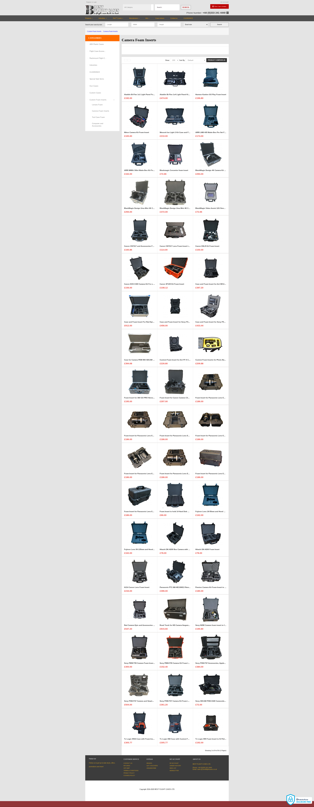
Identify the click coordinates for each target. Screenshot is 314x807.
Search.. (185, 7)
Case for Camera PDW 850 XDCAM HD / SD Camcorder (146, 360)
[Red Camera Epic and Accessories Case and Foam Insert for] (139, 609)
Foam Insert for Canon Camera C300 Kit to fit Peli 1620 (182, 398)
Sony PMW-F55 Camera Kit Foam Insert (176, 663)
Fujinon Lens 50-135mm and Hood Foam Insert (143, 549)
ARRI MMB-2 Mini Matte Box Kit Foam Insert (142, 170)
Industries (93, 65)
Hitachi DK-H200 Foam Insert (207, 549)
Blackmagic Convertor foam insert (174, 170)
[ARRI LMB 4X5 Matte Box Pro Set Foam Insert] (210, 116)
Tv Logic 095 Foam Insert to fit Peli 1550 (212, 739)
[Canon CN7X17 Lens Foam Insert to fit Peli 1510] (175, 230)
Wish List (173, 768)
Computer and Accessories (97, 124)
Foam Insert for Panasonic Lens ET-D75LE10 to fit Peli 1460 (220, 398)
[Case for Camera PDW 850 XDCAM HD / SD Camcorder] (139, 344)
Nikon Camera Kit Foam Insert (136, 132)
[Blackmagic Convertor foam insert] (175, 154)
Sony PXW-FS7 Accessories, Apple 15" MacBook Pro (217, 663)
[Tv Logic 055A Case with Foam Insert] (139, 723)
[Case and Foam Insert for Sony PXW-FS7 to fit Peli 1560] (210, 306)
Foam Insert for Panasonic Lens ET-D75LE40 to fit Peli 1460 (220, 436)
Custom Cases (95, 93)
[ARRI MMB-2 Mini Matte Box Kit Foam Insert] (139, 154)
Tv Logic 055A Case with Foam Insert (139, 739)
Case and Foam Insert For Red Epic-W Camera (143, 322)
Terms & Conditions (131, 770)
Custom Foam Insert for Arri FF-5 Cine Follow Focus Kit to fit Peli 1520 (189, 360)
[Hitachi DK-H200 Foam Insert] (210, 533)
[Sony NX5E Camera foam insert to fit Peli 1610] (210, 609)
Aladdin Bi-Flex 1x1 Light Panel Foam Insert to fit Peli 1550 (148, 94)
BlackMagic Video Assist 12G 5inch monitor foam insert (218, 208)
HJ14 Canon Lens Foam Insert (136, 587)
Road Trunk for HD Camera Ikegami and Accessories (181, 625)
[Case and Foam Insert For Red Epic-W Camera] (139, 306)
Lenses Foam (97, 105)
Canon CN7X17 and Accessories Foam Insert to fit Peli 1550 (149, 246)
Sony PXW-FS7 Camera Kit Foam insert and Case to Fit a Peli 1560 (187, 701)
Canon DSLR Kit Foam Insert (207, 246)
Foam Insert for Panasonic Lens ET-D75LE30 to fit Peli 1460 (184, 436)
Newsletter (174, 770)
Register (88, 2)
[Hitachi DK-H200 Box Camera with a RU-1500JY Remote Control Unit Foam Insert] (175, 533)
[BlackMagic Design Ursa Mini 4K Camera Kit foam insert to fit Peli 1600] (139, 192)
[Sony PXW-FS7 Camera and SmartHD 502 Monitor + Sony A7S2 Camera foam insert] (139, 685)
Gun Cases (94, 86)
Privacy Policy (129, 773)
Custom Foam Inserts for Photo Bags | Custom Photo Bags (220, 360)
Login (95, 2)
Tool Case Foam (98, 117)
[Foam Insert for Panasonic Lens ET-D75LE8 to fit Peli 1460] (210, 457)
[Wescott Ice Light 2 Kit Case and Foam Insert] (175, 116)
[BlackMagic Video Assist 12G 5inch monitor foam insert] (210, 192)
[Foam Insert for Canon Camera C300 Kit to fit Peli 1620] (175, 382)
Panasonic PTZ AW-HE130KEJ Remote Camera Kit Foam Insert (185, 587)
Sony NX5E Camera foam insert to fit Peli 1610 (214, 625)
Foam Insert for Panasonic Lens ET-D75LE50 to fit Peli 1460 (149, 474)
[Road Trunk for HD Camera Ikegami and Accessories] (175, 609)
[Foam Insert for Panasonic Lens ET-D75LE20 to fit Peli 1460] (139, 419)
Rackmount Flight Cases (98, 58)
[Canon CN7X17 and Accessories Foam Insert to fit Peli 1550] (139, 230)
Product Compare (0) (216, 60)
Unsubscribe (151, 768)
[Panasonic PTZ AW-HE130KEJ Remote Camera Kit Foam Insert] (175, 571)
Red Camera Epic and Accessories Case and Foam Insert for (149, 625)
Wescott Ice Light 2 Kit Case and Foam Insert (178, 132)
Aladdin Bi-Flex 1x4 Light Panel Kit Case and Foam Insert (184, 94)
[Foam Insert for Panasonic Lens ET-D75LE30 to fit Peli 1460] (175, 419)
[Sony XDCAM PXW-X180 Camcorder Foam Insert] (210, 685)
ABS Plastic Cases (97, 44)
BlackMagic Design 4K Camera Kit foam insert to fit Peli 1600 (220, 170)
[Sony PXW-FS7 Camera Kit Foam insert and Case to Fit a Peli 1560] (175, 685)
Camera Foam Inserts (110, 31)
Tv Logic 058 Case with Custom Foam (175, 739)
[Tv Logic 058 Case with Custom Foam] (175, 723)
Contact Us (128, 763)
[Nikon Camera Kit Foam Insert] (139, 116)
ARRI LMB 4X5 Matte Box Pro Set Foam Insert (214, 132)
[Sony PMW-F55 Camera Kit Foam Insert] (175, 647)
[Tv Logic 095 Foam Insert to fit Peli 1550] (210, 723)
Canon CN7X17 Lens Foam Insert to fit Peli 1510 (180, 246)
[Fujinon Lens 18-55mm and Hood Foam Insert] (210, 495)
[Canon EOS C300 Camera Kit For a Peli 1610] (139, 268)
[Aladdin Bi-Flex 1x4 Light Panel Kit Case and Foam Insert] (175, 78)
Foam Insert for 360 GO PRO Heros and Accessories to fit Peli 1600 (152, 398)
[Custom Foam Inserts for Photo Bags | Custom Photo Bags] (210, 344)
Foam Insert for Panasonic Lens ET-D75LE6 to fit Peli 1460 (184, 474)
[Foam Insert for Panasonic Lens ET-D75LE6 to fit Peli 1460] (175, 457)
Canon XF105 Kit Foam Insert (172, 284)
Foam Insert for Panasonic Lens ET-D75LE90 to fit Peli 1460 (149, 511)
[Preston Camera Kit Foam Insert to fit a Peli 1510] (210, 571)
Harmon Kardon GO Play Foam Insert (210, 94)
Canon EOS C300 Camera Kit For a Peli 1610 (142, 284)
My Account (174, 763)
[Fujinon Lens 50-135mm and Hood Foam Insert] (139, 533)
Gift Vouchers (152, 765)
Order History (175, 765)
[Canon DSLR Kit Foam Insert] (210, 230)
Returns (127, 765)
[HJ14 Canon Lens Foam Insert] (139, 571)
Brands (149, 763)
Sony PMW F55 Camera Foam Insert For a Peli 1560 (145, 663)
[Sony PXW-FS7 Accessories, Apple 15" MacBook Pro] (210, 647)
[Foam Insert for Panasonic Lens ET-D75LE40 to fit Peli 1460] (210, 419)
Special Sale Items (97, 79)
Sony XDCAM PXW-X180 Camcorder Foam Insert (215, 701)
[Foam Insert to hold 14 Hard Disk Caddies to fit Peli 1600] (175, 495)
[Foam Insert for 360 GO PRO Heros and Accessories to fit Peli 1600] (139, 382)
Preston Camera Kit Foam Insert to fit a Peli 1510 (215, 587)
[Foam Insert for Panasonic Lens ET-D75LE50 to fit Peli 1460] (139, 457)
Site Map (127, 768)
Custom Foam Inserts (94, 31)
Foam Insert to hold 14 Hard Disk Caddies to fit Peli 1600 (183, 511)
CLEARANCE (95, 72)
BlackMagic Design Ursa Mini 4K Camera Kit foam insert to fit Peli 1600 (153, 208)
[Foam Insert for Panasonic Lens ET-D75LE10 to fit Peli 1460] (210, 382)
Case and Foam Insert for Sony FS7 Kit (176, 322)
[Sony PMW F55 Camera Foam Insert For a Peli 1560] (139, 647)
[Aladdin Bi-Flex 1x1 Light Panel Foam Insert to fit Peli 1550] (139, 78)
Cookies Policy (129, 775)
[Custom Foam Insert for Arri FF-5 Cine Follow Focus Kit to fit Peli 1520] (175, 344)
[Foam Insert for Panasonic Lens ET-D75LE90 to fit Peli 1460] (139, 495)
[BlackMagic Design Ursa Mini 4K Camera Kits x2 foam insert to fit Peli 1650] (175, 192)
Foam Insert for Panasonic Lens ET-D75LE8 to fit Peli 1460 (219, 474)
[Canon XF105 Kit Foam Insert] (175, 268)
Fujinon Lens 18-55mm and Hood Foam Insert (214, 511)
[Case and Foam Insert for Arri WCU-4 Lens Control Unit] (210, 268)
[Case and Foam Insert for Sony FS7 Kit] (175, 306)
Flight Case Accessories (98, 51)
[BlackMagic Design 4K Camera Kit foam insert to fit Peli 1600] (210, 154)
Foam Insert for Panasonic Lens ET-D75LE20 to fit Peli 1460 (149, 436)
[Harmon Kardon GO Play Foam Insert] (210, 78)
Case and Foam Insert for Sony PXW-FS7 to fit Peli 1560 (218, 322)
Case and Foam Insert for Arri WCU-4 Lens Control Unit (218, 284)
